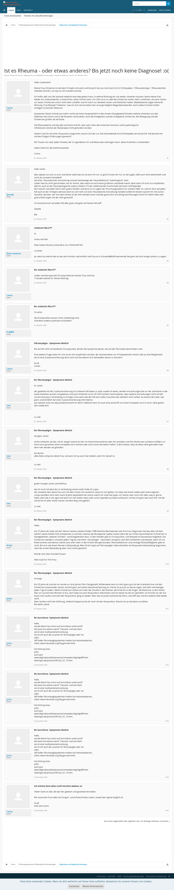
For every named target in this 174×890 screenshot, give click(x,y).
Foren (11, 10)
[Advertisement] (87, 47)
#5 (168, 325)
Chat (19, 10)
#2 (168, 219)
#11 (167, 609)
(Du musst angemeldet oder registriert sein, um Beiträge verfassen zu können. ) (137, 821)
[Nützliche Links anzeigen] (167, 25)
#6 (168, 370)
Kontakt (111, 876)
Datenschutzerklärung (156, 876)
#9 (168, 511)
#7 (168, 421)
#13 (167, 721)
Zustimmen (74, 886)
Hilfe (119, 876)
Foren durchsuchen (12, 16)
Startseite (101, 876)
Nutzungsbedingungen (134, 876)
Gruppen (27, 10)
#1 (168, 158)
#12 (167, 665)
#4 (168, 283)
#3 (168, 261)
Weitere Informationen (93, 886)
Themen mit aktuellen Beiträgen (38, 16)
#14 (167, 777)
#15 (167, 810)
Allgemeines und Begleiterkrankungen (38, 75)
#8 (168, 469)
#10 (167, 564)
